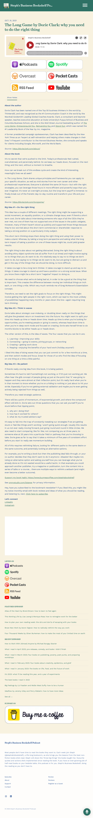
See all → (9, 697)
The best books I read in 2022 (17, 680)
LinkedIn (9, 502)
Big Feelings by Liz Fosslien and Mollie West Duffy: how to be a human (34, 685)
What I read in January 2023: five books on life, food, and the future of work (37, 669)
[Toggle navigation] (85, 5)
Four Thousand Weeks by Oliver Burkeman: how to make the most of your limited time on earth (45, 633)
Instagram (9, 505)
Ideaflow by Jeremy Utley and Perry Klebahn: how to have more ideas (34, 691)
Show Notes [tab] (12, 97)
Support (8, 783)
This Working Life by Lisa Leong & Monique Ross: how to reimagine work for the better (41, 617)
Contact (8, 787)
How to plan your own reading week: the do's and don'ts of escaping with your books (40, 622)
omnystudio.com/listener (20, 482)
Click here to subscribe (37, 494)
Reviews (51, 780)
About (7, 780)
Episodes (8, 777)
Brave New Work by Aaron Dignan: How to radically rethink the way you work (37, 628)
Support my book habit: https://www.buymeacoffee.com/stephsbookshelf (39, 477)
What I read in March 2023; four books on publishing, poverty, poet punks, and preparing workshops (42, 656)
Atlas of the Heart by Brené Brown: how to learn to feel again (30, 611)
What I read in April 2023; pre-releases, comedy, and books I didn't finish (35, 649)
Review (51, 777)
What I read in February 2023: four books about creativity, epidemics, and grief (38, 663)
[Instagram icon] (6, 796)
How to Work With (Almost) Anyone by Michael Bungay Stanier (31, 644)
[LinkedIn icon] (11, 796)
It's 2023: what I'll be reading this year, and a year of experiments (32, 674)
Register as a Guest (55, 783)
